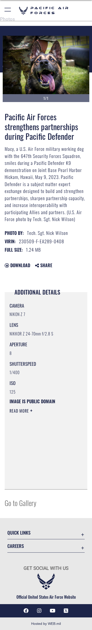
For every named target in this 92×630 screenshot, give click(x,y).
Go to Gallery (20, 502)
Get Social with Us (46, 568)
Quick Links (18, 532)
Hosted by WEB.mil (46, 624)
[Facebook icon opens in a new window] (26, 610)
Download (19, 265)
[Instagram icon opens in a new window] (39, 610)
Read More (20, 411)
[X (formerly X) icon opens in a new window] (66, 610)
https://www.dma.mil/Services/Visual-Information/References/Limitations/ (39, 473)
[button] (8, 10)
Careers (15, 545)
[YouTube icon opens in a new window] (52, 610)
